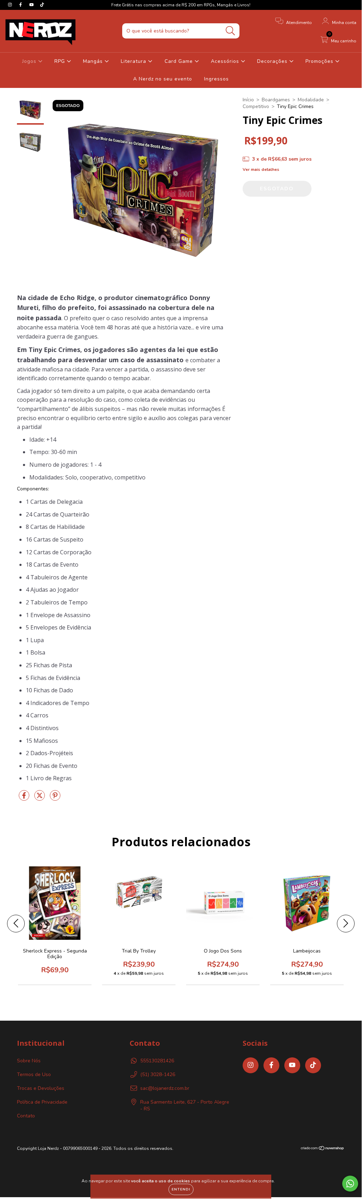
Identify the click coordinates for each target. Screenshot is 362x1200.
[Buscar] (230, 31)
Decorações (273, 61)
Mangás (94, 61)
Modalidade (311, 99)
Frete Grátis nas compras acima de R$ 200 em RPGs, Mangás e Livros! (180, 5)
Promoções (320, 61)
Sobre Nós (29, 1060)
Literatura (134, 61)
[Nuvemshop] (323, 1149)
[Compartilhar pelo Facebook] (25, 798)
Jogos (30, 61)
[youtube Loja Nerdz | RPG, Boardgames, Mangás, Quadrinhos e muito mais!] (32, 4)
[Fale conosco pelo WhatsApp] (350, 1184)
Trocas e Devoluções (40, 1088)
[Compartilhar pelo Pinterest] (55, 798)
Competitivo (256, 106)
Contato (26, 1115)
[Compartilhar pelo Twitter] (40, 798)
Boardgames (276, 99)
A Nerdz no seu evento (162, 79)
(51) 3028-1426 (157, 1074)
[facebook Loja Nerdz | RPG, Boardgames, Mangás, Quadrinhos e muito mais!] (21, 4)
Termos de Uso (34, 1074)
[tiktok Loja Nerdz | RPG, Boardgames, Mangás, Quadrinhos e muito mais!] (42, 4)
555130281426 (157, 1060)
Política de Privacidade (42, 1102)
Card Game (180, 61)
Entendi (181, 1189)
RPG (60, 61)
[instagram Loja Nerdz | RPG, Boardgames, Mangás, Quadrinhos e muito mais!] (10, 4)
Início (248, 99)
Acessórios (226, 61)
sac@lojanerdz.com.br (164, 1088)
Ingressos (216, 79)
